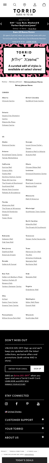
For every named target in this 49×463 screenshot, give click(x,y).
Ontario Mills (7, 170)
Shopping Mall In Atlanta (35, 151)
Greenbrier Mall (32, 289)
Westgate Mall (31, 261)
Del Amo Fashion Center (11, 177)
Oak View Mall (7, 242)
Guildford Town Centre (35, 101)
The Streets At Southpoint (36, 227)
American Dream (9, 255)
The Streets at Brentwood (12, 183)
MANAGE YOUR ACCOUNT (15, 384)
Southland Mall (8, 186)
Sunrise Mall (7, 167)
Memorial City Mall (33, 251)
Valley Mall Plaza (32, 302)
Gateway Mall (7, 239)
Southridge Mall (32, 318)
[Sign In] (34, 5)
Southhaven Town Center (36, 211)
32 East (5, 299)
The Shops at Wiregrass (11, 208)
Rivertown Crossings (34, 183)
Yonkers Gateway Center (12, 286)
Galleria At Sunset (9, 264)
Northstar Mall (31, 264)
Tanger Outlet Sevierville (36, 239)
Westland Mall (31, 186)
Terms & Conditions (17, 451)
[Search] (15, 5)
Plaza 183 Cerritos (9, 180)
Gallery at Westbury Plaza (12, 277)
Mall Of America (32, 199)
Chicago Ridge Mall (33, 167)
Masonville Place (8, 122)
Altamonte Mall (8, 205)
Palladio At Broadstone (11, 192)
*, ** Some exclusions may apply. (17, 454)
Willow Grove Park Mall (11, 318)
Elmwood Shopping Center (36, 173)
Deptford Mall (7, 251)
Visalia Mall (6, 173)
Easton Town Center (10, 302)
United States (15, 411)
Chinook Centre (8, 101)
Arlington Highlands (33, 258)
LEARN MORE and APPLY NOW (17, 381)
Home (4, 81)
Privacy (4, 451)
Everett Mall (30, 305)
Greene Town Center (10, 305)
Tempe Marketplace (10, 158)
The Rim (29, 255)
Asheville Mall (31, 224)
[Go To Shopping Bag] (44, 5)
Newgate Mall (31, 277)
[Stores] (24, 5)
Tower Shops (7, 218)
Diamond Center (8, 145)
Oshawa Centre (8, 125)
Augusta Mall (31, 154)
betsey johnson (15, 82)
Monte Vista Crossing (10, 189)
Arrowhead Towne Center (12, 154)
